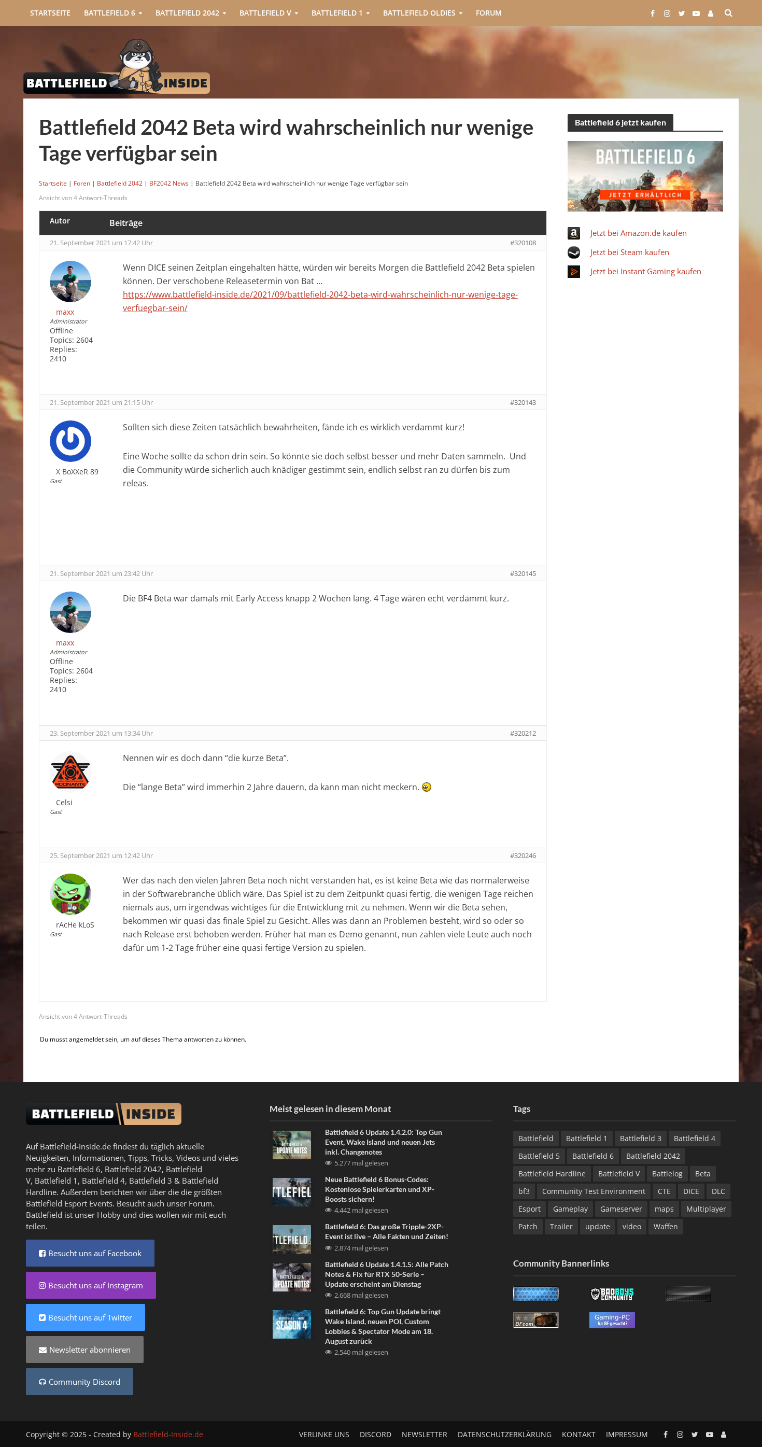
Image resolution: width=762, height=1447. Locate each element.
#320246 (523, 855)
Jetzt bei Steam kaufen (629, 252)
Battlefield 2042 (187, 13)
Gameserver (621, 1209)
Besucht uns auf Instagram (95, 1285)
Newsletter (424, 1434)
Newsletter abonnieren (90, 1349)
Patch (528, 1226)
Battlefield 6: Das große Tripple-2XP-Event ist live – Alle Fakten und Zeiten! (386, 1231)
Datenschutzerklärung (505, 1434)
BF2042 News (169, 183)
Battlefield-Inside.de (168, 1434)
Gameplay (570, 1209)
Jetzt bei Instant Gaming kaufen (645, 271)
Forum (489, 13)
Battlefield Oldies (419, 13)
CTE (664, 1191)
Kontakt (579, 1434)
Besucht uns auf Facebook (95, 1253)
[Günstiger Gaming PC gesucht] (612, 1319)
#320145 (523, 573)
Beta (703, 1173)
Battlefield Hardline (552, 1173)
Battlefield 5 (539, 1156)
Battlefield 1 (337, 13)
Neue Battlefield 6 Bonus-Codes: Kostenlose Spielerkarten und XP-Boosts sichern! (379, 1189)
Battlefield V (265, 13)
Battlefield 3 (150, 1180)
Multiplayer (706, 1209)
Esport (529, 1209)
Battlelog (667, 1173)
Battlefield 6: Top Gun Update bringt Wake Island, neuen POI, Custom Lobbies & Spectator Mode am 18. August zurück (383, 1326)
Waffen (666, 1226)
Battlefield (536, 1138)
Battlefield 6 (109, 13)
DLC (718, 1191)
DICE (691, 1191)
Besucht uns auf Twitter (90, 1317)
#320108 (523, 242)
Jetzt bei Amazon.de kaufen (638, 233)
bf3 (524, 1191)
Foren (82, 183)
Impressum (627, 1434)
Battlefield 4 (103, 1180)
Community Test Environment (593, 1191)
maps (664, 1209)
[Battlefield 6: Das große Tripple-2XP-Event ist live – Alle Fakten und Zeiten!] (292, 1238)
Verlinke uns (324, 1434)
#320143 (523, 402)
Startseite (50, 13)
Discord (375, 1434)
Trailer (561, 1226)
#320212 (523, 733)
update (597, 1226)
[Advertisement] (550, 65)
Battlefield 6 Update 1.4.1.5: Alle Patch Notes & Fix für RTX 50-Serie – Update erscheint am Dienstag (386, 1274)
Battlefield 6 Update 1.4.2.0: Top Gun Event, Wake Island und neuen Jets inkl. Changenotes (383, 1142)
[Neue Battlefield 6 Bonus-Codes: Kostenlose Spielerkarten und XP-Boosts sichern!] (292, 1191)
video (632, 1226)
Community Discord (84, 1381)
